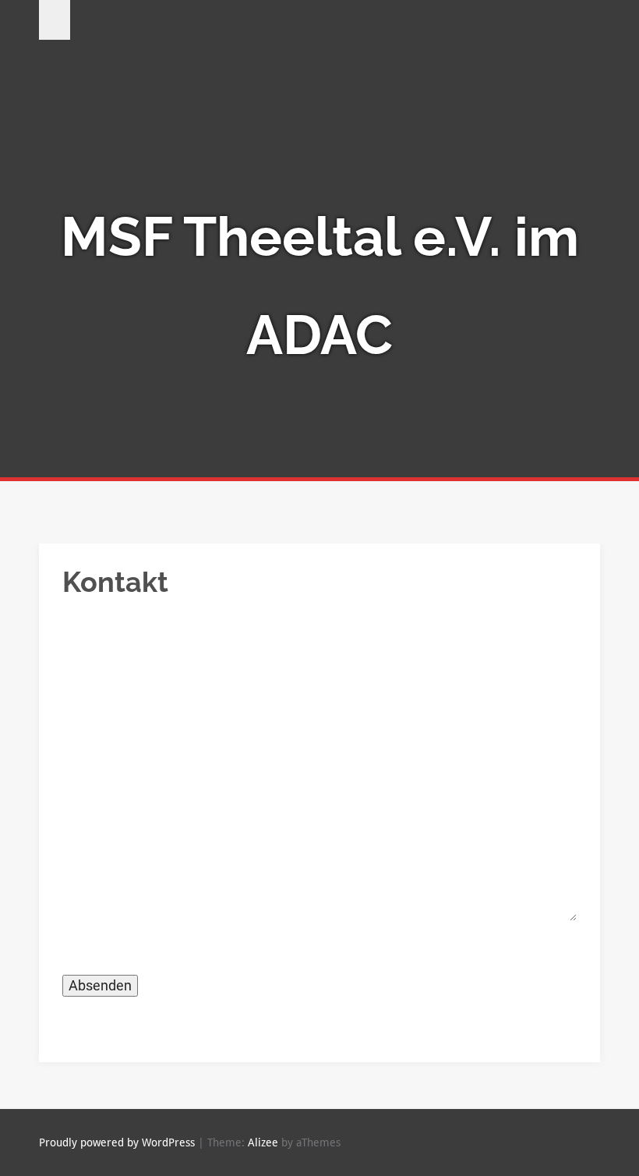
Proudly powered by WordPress (117, 1142)
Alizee (263, 1142)
